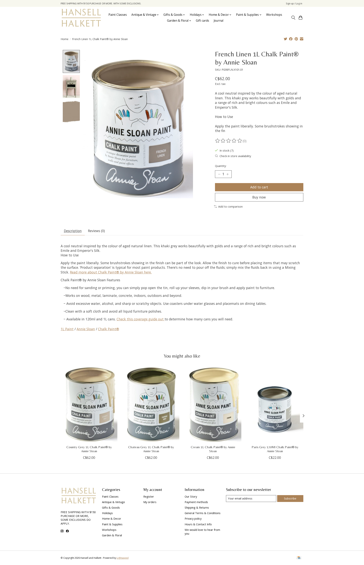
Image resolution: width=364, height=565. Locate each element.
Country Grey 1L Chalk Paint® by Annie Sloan (89, 449)
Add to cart (259, 187)
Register (148, 496)
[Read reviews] (229, 140)
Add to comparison (230, 206)
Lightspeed (123, 557)
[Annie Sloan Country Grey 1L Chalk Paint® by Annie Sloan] (89, 404)
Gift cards (202, 21)
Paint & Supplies (112, 524)
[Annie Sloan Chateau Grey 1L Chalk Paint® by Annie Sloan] (151, 404)
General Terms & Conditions (202, 513)
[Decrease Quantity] (219, 174)
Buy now (259, 197)
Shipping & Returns (197, 507)
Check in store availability (235, 156)
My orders (149, 502)
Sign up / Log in (294, 3)
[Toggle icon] (293, 17)
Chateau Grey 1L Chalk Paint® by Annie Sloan (151, 449)
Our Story (191, 496)
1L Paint (67, 329)
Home (64, 39)
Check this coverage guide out (141, 319)
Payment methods (196, 502)
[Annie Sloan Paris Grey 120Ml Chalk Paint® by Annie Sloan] (275, 404)
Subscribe (290, 498)
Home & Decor (111, 518)
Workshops (274, 15)
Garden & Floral (112, 535)
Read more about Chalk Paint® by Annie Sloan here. (111, 272)
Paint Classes (117, 15)
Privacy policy (193, 518)
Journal (218, 21)
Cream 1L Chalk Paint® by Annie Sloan (213, 449)
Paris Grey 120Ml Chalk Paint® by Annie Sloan (275, 449)
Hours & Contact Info (198, 524)
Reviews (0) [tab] (96, 230)
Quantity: (220, 166)
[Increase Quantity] (227, 174)
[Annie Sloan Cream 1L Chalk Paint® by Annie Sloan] (213, 404)
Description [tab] (73, 230)
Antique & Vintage (113, 502)
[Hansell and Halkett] (81, 17)
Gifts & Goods (111, 507)
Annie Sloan (86, 329)
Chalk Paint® (108, 329)
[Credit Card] (299, 558)
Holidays (107, 513)
